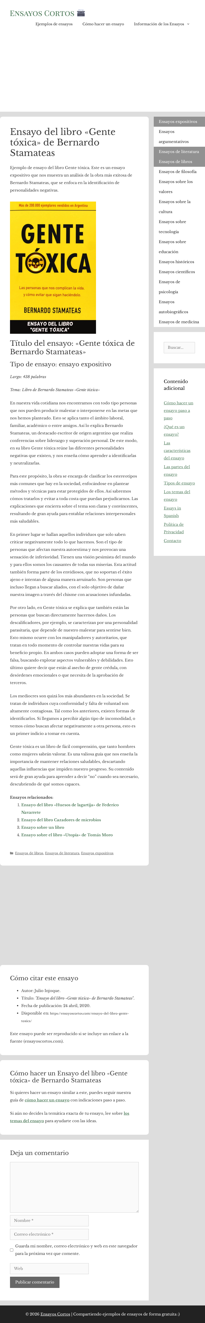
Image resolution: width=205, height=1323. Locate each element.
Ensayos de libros (29, 853)
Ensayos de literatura (62, 853)
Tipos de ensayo (179, 483)
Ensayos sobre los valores (176, 186)
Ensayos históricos (176, 261)
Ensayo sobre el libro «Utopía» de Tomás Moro (67, 835)
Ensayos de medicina (179, 321)
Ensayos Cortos (55, 1314)
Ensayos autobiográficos (173, 306)
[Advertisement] (102, 74)
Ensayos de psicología (169, 286)
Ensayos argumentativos (174, 136)
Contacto (172, 540)
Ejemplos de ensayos (54, 24)
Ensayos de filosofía (177, 171)
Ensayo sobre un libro (42, 827)
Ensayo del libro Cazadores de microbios (61, 819)
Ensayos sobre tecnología (172, 226)
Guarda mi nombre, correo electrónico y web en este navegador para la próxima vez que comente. (76, 1250)
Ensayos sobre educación (172, 246)
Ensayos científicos (177, 271)
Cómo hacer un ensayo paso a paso (178, 410)
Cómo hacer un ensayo (103, 24)
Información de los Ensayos (159, 24)
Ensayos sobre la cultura (174, 206)
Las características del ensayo (177, 450)
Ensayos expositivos (97, 853)
